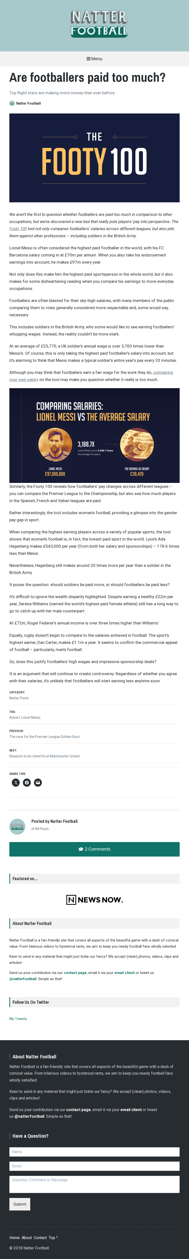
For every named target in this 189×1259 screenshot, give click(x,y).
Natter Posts (19, 698)
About (27, 1237)
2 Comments (97, 849)
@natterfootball (22, 979)
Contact (40, 1237)
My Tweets (18, 1019)
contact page (75, 973)
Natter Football (28, 103)
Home (14, 1237)
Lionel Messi (30, 717)
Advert (14, 717)
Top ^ (53, 1237)
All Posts (41, 829)
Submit (19, 1204)
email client (124, 973)
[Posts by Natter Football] (12, 103)
